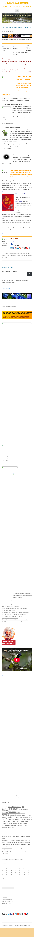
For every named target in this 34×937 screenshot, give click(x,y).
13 (15, 870)
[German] (12, 286)
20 (15, 872)
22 (24, 872)
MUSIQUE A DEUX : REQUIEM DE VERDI (12, 616)
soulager (12, 825)
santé (25, 823)
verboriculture (4, 827)
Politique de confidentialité (7, 925)
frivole (4, 817)
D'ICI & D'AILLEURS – (7, 851)
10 (2, 870)
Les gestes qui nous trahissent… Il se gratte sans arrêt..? (15, 608)
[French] (5, 286)
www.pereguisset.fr (6, 458)
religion (5, 823)
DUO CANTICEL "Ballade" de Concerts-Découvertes (14, 840)
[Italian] (9, 286)
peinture (11, 821)
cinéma (26, 809)
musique (28, 819)
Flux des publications (7, 899)
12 (11, 870)
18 (6, 872)
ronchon (19, 823)
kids (21, 817)
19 (11, 872)
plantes (17, 821)
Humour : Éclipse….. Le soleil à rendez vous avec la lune (15, 620)
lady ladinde (25, 817)
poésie (21, 821)
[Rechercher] (29, 274)
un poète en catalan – (7, 848)
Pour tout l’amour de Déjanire (8, 610)
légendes (9, 819)
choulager (24, 253)
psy (24, 255)
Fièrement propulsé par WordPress (22, 925)
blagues (5, 809)
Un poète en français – (7, 836)
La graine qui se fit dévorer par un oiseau (16, 27)
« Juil (3, 878)
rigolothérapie (12, 823)
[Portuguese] (10, 286)
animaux (17, 807)
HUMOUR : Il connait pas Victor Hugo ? (11, 606)
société (5, 825)
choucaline (9, 255)
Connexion (4, 897)
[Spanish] (4, 286)
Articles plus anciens (7, 267)
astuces (25, 806)
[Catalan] (2, 286)
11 (6, 870)
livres (3, 819)
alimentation (5, 807)
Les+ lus (30, 817)
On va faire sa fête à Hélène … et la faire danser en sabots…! (16, 612)
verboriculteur (25, 825)
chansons (14, 809)
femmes (24, 815)
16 (28, 870)
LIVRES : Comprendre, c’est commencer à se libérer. (14, 614)
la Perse (10, 71)
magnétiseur (18, 819)
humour (16, 817)
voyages (11, 827)
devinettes (22, 813)
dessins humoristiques (11, 813)
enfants (5, 815)
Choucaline (19, 253)
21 (19, 872)
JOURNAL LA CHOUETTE (17, 3)
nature (21, 255)
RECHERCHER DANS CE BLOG (9, 271)
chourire (21, 809)
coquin (9, 811)
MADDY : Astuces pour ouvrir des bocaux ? (12, 621)
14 (19, 870)
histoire (18, 255)
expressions (14, 815)
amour (11, 806)
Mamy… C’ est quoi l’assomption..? (10, 618)
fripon (29, 815)
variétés (20, 825)
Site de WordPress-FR (7, 903)
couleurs (13, 811)
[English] (7, 286)
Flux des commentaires (7, 901)
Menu (17, 10)
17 (2, 872)
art (23, 807)
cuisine (18, 811)
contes (14, 255)
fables (19, 815)
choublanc (6, 257)
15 (24, 870)
